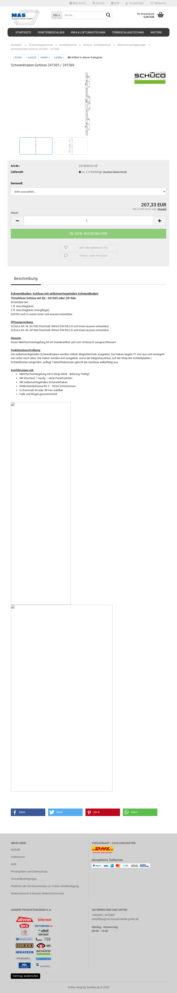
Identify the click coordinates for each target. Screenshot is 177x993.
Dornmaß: (17, 183)
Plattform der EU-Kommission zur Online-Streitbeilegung (45, 886)
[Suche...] (108, 15)
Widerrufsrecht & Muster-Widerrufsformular (37, 893)
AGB (13, 864)
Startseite (23, 32)
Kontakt (15, 849)
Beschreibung (26, 278)
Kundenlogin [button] (136, 3)
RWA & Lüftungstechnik (88, 32)
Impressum (18, 856)
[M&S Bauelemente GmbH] (28, 17)
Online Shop (75, 987)
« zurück (31, 57)
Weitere (156, 32)
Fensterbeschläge (51, 32)
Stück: (15, 212)
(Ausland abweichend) (115, 172)
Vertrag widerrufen (25, 976)
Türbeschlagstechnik (128, 32)
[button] (115, 3)
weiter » (45, 57)
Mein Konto (79, 3)
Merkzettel (159, 3)
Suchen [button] (99, 3)
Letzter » (59, 57)
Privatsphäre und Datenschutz (29, 871)
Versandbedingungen (24, 878)
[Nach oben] (165, 986)
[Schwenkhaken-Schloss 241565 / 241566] (88, 103)
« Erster (17, 57)
